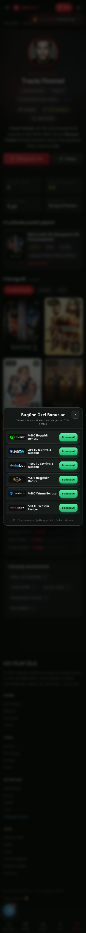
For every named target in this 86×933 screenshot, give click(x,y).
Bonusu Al (68, 437)
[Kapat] (75, 415)
